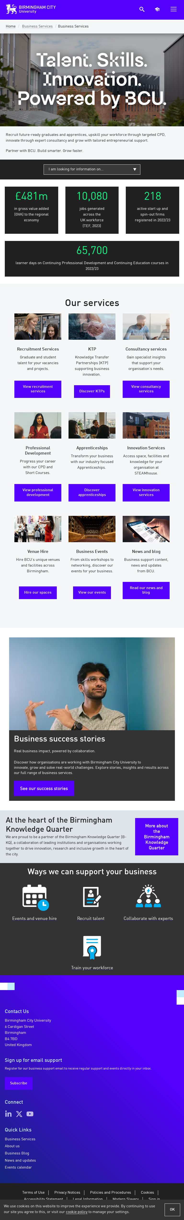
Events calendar (18, 1168)
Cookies (147, 1193)
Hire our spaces (38, 593)
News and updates (20, 1161)
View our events (92, 593)
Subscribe (18, 1083)
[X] (19, 1114)
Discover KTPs (92, 391)
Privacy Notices (67, 1193)
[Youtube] (30, 1114)
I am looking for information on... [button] (76, 169)
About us (12, 1146)
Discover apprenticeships (92, 492)
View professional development (38, 492)
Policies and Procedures (110, 1193)
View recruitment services (38, 389)
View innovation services (146, 492)
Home (11, 26)
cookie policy (76, 1212)
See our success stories (44, 788)
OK (172, 1210)
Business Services (37, 26)
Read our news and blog (146, 590)
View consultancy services (146, 389)
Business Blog (17, 1153)
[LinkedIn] (8, 1114)
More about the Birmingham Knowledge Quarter (157, 837)
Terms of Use (33, 1193)
